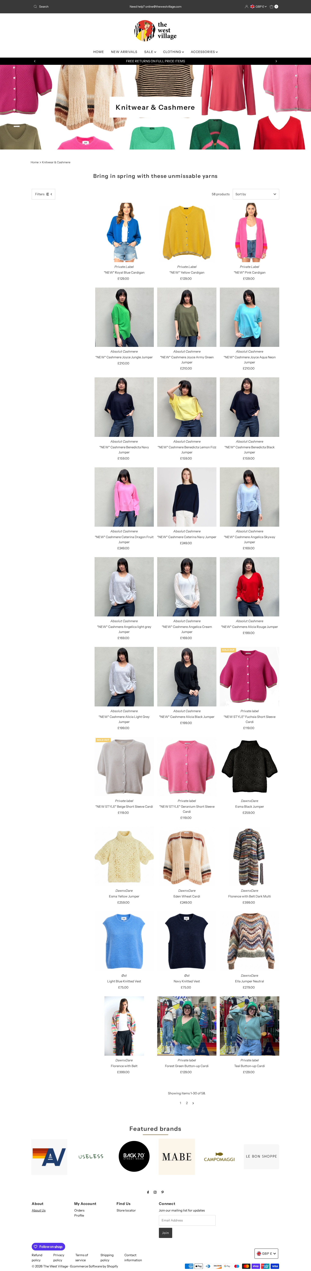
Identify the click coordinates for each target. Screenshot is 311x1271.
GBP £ (260, 6)
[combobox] (72, 6)
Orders (79, 1210)
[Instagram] (155, 1192)
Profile (79, 1215)
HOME (98, 52)
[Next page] (193, 1103)
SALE (149, 52)
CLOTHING (172, 52)
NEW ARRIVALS (124, 52)
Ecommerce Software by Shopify (94, 1266)
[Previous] (35, 61)
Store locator (126, 1210)
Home (35, 162)
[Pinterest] (162, 1192)
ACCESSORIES (203, 52)
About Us (38, 1210)
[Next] (276, 61)
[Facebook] (148, 1192)
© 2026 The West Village (50, 1266)
